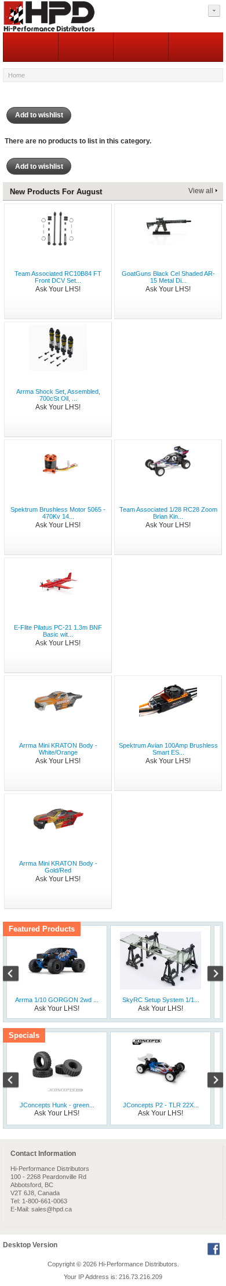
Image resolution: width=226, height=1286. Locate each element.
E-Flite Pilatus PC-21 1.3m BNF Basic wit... (58, 631)
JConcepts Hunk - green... (57, 1105)
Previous (16, 974)
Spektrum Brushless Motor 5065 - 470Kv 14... (57, 513)
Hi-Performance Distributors (138, 1264)
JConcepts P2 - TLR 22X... (161, 1105)
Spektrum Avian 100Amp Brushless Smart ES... (168, 749)
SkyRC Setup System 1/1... (160, 999)
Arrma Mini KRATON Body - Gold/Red (58, 867)
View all (200, 190)
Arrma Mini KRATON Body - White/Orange (58, 749)
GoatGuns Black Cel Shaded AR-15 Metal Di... (168, 277)
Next (209, 974)
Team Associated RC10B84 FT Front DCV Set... (57, 277)
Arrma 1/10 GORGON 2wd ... (57, 999)
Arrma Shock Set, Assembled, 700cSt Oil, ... (58, 395)
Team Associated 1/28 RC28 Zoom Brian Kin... (168, 513)
